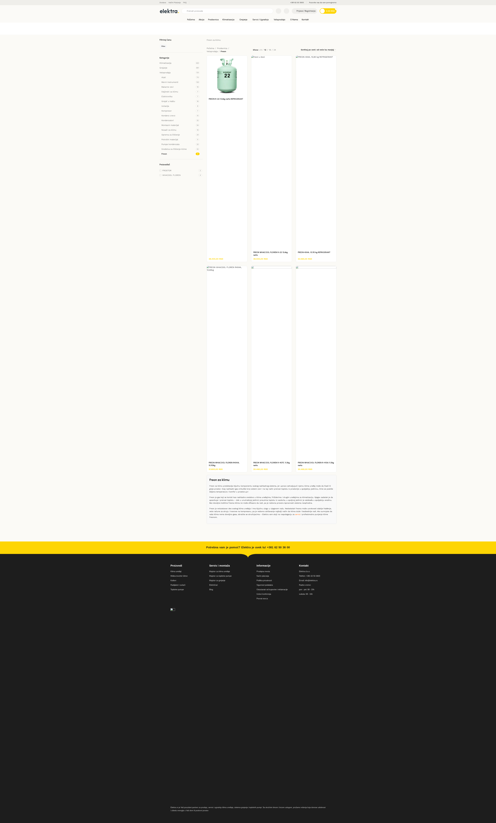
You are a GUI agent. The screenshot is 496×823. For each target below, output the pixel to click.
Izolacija (165, 106)
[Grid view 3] (291, 50)
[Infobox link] (297, 3)
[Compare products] (278, 11)
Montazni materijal (170, 125)
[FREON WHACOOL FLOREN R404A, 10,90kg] (227, 363)
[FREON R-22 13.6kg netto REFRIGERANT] (227, 76)
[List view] (282, 50)
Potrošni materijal (169, 139)
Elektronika (166, 96)
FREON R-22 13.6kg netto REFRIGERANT (226, 99)
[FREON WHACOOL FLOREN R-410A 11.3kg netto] (316, 363)
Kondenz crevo (168, 115)
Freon (164, 154)
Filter (163, 46)
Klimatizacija (165, 63)
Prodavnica (222, 48)
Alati (163, 77)
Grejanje (163, 68)
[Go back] (163, 28)
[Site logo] (169, 11)
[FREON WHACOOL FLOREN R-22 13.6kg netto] (271, 152)
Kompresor (166, 111)
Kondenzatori (167, 120)
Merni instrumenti (169, 82)
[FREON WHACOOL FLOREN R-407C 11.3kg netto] (271, 363)
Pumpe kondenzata (170, 144)
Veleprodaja (165, 72)
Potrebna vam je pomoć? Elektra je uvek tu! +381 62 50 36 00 (248, 547)
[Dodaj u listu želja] (244, 58)
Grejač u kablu (168, 101)
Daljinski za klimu (169, 92)
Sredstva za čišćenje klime (174, 149)
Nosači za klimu (168, 130)
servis (297, 514)
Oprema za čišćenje (170, 135)
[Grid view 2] (286, 50)
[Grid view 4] (295, 50)
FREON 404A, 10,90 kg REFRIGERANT (314, 252)
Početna (210, 48)
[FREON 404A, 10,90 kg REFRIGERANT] (316, 152)
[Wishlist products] (286, 11)
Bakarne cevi (167, 87)
